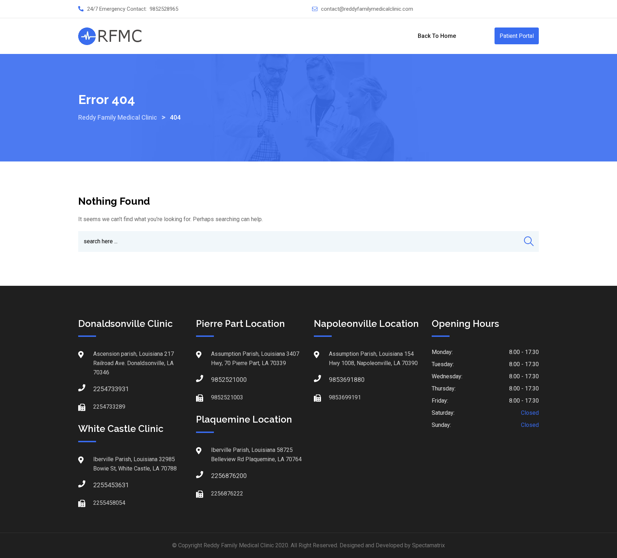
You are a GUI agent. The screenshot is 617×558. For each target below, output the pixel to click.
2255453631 (100, 485)
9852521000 (218, 379)
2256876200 (218, 475)
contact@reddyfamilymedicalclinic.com (367, 9)
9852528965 (164, 9)
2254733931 (100, 389)
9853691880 (336, 379)
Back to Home (437, 36)
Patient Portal (517, 36)
